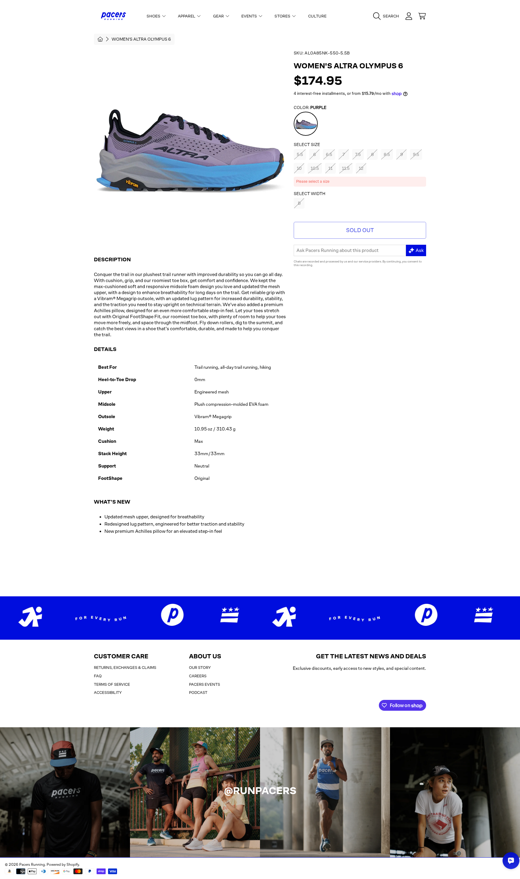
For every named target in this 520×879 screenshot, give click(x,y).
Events (249, 16)
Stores (282, 16)
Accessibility (108, 692)
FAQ (98, 676)
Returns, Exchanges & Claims (125, 667)
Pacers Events (204, 684)
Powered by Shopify (63, 864)
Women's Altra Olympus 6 (141, 39)
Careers (197, 676)
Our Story (200, 667)
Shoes (154, 16)
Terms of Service (112, 684)
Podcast (198, 692)
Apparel (187, 16)
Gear (219, 16)
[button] (387, 16)
